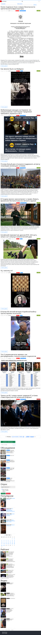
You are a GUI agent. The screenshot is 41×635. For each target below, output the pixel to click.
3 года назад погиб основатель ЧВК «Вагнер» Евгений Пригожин (10, 469)
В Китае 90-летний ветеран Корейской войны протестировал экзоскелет (9, 610)
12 (6, 541)
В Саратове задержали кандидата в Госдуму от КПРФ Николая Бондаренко (10, 451)
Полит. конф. (7, 629)
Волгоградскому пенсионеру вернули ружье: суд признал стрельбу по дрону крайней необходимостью (10, 553)
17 (1, 543)
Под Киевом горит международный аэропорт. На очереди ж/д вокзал (8, 510)
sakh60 (9, 10)
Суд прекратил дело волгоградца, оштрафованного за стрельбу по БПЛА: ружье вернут (8, 560)
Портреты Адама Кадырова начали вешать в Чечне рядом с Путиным (10, 461)
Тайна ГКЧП (12, 455)
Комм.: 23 (18, 202)
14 (10, 541)
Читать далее (4, 66)
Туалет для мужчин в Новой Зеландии (9, 620)
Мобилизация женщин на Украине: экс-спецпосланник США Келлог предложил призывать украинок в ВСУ (16, 112)
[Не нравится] (39, 10)
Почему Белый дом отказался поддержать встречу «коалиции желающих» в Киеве (20, 165)
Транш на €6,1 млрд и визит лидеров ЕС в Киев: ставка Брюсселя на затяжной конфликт (19, 396)
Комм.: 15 (18, 358)
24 (1, 545)
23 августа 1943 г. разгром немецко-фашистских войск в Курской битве (10, 571)
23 (14, 543)
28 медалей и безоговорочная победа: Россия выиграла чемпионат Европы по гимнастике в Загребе (10, 566)
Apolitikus (9, 115)
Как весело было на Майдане (9, 583)
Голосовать (3, 493)
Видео (21, 238)
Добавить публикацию (8, 441)
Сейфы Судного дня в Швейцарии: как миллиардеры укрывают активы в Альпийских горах (8, 480)
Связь (12, 629)
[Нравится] (37, 10)
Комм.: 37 (17, 10)
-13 (38, 358)
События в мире (22, 115)
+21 (38, 238)
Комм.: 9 (18, 115)
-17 (38, 115)
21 (10, 543)
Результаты (8, 493)
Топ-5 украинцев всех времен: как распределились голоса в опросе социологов (18, 355)
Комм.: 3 (18, 167)
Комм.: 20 (18, 399)
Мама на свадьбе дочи (10, 525)
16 (14, 541)
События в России (23, 10)
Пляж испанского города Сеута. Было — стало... (10, 520)
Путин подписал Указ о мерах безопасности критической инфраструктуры (18, 8)
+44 (38, 202)
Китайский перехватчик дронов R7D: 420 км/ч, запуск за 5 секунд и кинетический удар (8, 595)
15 (12, 541)
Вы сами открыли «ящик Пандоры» (10, 514)
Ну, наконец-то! (12, 598)
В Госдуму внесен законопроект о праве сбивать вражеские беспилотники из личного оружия (20, 200)
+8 (38, 167)
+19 (38, 10)
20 (8, 543)
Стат (3, 629)
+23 (38, 272)
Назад (32, 436)
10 (1, 541)
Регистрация (3, 3)
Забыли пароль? (19, 3)
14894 (28, 436)
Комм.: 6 (18, 315)
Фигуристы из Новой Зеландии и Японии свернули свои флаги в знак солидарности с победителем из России (8, 576)
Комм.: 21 (18, 272)
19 (6, 543)
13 (8, 541)
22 (12, 543)
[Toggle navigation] (39, 1)
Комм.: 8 (18, 238)
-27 (38, 399)
